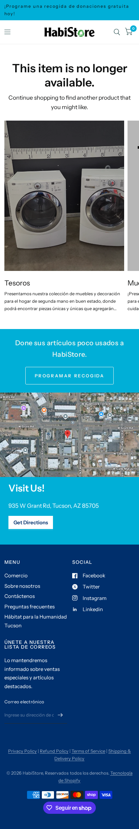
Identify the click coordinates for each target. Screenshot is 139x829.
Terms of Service (88, 751)
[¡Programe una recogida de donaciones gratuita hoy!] (69, 10)
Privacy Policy (22, 751)
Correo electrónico (24, 701)
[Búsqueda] (116, 32)
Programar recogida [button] (70, 375)
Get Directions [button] (30, 522)
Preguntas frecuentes (29, 606)
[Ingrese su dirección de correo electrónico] (60, 715)
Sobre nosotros (22, 586)
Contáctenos (19, 596)
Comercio (16, 575)
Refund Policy (54, 751)
